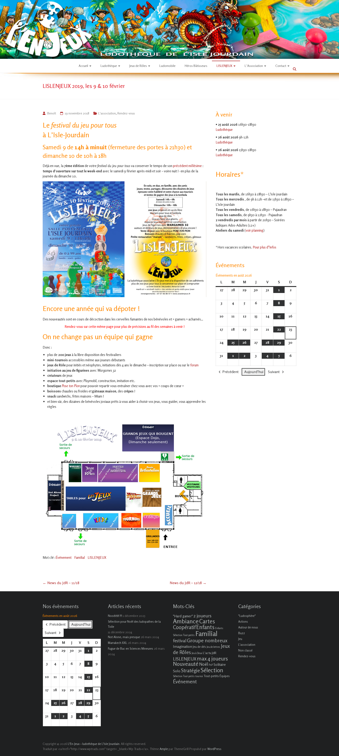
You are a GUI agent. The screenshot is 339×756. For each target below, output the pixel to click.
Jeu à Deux (197, 653)
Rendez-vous (126, 113)
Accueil (83, 66)
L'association (107, 113)
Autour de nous (248, 627)
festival (179, 640)
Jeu (240, 639)
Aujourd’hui (253, 371)
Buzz (241, 633)
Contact (280, 66)
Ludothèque (109, 66)
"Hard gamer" (183, 616)
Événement (63, 557)
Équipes (225, 676)
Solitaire (220, 664)
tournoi (199, 676)
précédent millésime (187, 166)
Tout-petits (211, 676)
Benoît (51, 113)
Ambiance (186, 621)
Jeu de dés (199, 646)
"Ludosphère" (247, 616)
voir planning (254, 230)
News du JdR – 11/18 (61, 582)
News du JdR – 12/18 (188, 582)
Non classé (245, 650)
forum (194, 365)
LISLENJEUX (224, 66)
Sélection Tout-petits (184, 676)
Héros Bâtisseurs (196, 66)
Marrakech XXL (117, 643)
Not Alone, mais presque (124, 637)
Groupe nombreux (207, 640)
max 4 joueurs (212, 658)
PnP (211, 664)
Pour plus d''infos (264, 247)
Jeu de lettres (213, 646)
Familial (79, 557)
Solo (176, 671)
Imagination (182, 646)
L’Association (254, 66)
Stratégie (190, 670)
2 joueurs (202, 616)
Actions (243, 621)
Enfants (205, 627)
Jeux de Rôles (138, 66)
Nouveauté (185, 663)
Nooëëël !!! (115, 616)
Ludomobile (167, 66)
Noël (203, 664)
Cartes (207, 621)
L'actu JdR (209, 653)
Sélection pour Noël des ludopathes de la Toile (134, 624)
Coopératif (184, 627)
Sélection (212, 670)
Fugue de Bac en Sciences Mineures (130, 648)
